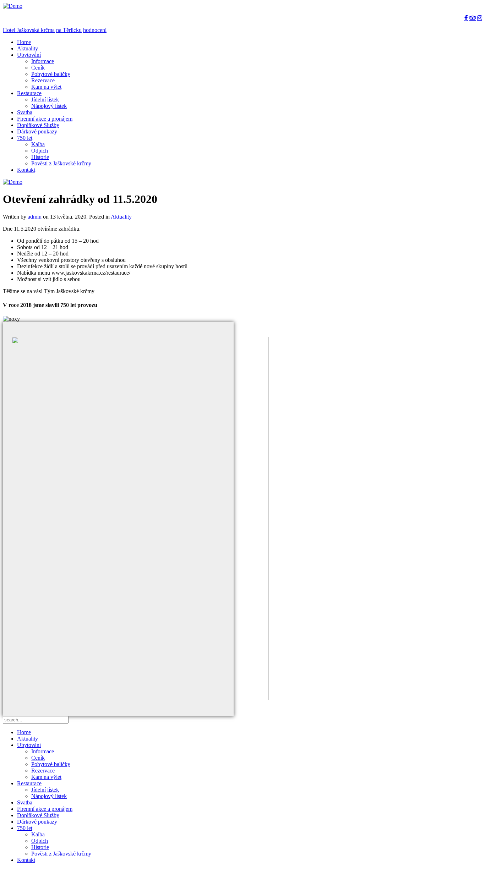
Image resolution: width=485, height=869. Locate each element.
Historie (40, 157)
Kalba (38, 144)
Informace (42, 61)
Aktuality (27, 48)
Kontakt (26, 170)
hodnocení (95, 30)
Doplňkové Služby (38, 125)
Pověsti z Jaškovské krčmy (61, 163)
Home (24, 42)
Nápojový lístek (49, 106)
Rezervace (43, 80)
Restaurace (29, 93)
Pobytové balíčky (50, 74)
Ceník (38, 68)
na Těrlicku (69, 30)
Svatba (24, 112)
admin (35, 217)
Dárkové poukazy (37, 131)
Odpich (39, 151)
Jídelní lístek (45, 100)
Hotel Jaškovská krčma (29, 30)
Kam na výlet (46, 87)
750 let (24, 138)
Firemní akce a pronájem (44, 119)
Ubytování (29, 55)
